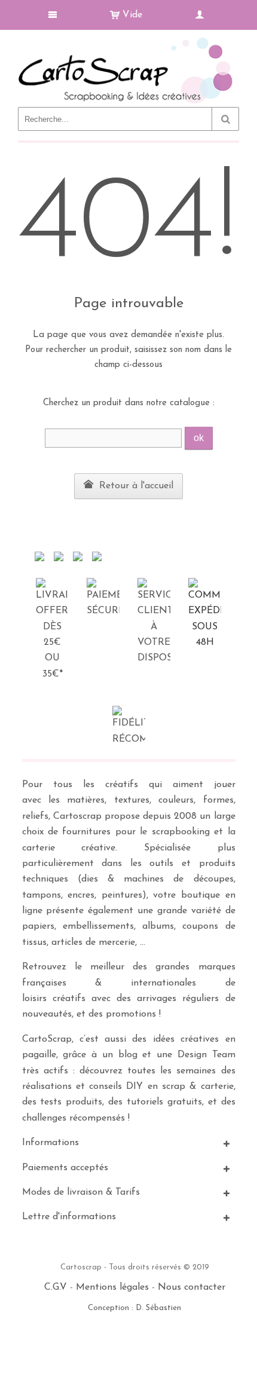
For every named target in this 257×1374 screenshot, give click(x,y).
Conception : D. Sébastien (134, 1308)
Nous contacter (191, 1287)
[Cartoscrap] (128, 42)
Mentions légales (112, 1287)
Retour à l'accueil (134, 486)
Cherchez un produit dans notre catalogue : (129, 403)
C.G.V (55, 1287)
